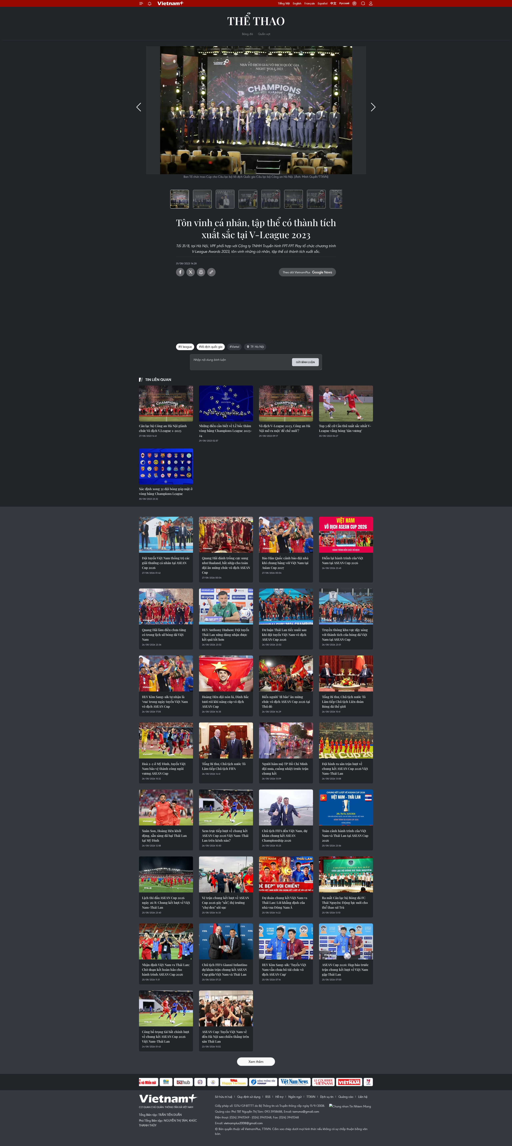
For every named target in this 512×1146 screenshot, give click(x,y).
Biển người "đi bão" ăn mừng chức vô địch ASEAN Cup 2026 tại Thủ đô (286, 701)
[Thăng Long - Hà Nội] (354, 3)
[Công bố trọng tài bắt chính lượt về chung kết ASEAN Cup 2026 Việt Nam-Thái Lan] (166, 1008)
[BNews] (166, 1082)
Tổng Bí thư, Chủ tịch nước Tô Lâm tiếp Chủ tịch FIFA (224, 766)
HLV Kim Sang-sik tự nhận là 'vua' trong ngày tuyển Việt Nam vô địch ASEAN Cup (165, 701)
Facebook (180, 272)
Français (309, 3)
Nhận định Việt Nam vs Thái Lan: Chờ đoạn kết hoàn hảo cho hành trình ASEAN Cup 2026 (166, 969)
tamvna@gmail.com (306, 1111)
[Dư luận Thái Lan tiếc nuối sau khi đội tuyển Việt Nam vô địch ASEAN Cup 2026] (286, 606)
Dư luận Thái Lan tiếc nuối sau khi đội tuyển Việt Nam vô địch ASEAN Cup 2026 (284, 634)
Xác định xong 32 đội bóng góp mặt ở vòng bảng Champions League (165, 491)
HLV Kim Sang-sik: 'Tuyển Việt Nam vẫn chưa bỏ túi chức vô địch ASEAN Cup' (284, 969)
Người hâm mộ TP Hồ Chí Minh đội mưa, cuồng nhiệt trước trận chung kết (285, 768)
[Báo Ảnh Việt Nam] (349, 1082)
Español (322, 3)
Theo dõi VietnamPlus (296, 272)
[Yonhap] (263, 1082)
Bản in (201, 272)
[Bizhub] (183, 1082)
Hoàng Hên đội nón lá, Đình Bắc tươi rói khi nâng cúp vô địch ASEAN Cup (225, 701)
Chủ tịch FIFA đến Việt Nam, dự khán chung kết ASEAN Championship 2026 (284, 835)
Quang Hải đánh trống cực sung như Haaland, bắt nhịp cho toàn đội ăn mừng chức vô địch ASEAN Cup (226, 565)
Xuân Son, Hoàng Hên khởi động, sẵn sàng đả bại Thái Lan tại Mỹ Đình (164, 835)
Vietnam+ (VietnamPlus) (171, 3)
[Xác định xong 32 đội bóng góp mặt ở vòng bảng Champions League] (166, 467)
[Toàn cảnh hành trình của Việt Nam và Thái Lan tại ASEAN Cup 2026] (346, 807)
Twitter (190, 272)
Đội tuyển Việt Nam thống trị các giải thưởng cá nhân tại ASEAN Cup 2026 (166, 563)
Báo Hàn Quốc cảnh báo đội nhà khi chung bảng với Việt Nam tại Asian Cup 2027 (285, 563)
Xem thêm (256, 1061)
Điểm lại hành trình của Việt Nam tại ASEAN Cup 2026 (342, 560)
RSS (267, 1097)
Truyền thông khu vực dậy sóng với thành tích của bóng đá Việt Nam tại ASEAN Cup (345, 634)
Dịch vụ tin (326, 1097)
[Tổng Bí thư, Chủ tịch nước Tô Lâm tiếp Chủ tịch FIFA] (226, 740)
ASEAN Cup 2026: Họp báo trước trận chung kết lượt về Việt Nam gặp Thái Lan (345, 969)
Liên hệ (362, 1097)
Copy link (211, 272)
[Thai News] (213, 1082)
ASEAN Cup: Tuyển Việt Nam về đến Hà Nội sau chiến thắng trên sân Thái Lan (225, 1036)
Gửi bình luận (305, 362)
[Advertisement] (256, 308)
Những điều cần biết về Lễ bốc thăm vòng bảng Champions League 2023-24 (225, 431)
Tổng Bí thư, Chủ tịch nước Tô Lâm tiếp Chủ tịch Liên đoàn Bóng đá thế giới (344, 701)
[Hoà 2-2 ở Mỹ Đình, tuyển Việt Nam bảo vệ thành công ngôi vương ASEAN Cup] (166, 740)
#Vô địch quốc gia (210, 347)
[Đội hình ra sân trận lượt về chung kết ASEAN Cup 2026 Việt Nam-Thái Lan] (346, 740)
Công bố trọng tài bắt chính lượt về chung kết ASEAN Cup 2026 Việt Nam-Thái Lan (165, 1036)
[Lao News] (200, 1082)
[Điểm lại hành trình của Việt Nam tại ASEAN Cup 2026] (346, 535)
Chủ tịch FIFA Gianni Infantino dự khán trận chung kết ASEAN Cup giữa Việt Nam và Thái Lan (224, 969)
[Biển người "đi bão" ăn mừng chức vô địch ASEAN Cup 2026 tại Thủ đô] (286, 673)
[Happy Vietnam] (234, 1082)
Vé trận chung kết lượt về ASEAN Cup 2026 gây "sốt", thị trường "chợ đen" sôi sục (225, 902)
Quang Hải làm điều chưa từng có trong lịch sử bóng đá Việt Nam (164, 634)
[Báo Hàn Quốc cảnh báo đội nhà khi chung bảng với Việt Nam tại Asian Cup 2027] (286, 535)
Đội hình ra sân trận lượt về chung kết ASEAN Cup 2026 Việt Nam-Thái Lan (345, 768)
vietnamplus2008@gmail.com (243, 1123)
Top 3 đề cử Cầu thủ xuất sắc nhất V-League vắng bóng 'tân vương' (345, 428)
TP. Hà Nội (257, 347)
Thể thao (256, 20)
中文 (333, 3)
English (297, 3)
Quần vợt (264, 34)
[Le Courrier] (323, 1082)
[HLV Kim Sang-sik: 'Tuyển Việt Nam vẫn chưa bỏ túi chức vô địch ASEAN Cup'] (286, 941)
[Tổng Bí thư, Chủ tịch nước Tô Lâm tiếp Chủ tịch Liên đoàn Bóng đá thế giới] (346, 673)
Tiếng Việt (284, 3)
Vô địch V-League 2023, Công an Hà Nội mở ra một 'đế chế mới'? (284, 428)
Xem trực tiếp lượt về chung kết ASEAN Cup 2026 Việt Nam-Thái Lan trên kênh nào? (225, 835)
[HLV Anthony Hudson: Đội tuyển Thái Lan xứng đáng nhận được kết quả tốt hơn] (226, 606)
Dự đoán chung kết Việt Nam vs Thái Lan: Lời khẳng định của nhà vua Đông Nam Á (284, 902)
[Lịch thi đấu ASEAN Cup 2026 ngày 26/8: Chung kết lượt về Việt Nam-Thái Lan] (166, 874)
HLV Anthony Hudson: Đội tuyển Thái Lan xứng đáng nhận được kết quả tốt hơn (225, 634)
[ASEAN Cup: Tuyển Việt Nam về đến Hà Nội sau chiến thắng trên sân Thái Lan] (226, 1008)
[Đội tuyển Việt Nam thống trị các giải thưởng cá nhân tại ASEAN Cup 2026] (166, 535)
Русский (344, 3)
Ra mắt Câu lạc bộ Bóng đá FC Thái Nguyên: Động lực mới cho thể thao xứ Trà (345, 902)
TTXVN (311, 1097)
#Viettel (234, 347)
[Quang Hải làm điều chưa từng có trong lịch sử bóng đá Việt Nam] (166, 606)
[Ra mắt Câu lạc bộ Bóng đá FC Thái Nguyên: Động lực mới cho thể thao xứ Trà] (346, 874)
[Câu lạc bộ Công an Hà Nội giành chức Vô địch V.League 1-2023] (166, 404)
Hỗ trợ (279, 1097)
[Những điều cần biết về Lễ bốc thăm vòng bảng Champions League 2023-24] (226, 404)
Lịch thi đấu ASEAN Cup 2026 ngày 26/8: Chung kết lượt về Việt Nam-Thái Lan (166, 902)
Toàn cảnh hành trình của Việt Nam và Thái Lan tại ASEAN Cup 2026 (345, 835)
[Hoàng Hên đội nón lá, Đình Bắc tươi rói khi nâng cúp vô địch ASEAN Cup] (226, 673)
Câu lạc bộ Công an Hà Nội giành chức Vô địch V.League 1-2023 (163, 428)
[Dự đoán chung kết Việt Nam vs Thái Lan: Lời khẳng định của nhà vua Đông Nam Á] (286, 874)
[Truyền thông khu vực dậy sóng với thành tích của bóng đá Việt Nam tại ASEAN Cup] (346, 606)
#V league (185, 347)
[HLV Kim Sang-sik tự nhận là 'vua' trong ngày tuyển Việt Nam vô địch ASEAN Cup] (166, 673)
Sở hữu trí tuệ (223, 1097)
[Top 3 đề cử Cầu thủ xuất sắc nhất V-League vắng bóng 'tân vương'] (346, 404)
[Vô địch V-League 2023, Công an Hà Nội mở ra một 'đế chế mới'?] (286, 404)
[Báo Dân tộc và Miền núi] (143, 1082)
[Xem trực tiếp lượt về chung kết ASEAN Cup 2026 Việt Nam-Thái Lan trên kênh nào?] (226, 807)
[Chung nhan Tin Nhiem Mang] (351, 1106)
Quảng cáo (345, 1097)
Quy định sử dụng (248, 1097)
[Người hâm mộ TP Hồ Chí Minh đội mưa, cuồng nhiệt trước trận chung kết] (286, 740)
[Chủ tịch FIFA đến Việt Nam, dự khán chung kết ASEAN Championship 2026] (286, 807)
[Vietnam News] (295, 1082)
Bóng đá (247, 34)
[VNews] (368, 1082)
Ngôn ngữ (295, 1097)
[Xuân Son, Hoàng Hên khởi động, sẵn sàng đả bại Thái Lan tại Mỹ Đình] (166, 807)
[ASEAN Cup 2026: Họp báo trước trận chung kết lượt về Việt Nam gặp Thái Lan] (346, 941)
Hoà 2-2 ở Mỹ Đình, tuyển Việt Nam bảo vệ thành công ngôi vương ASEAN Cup (164, 768)
